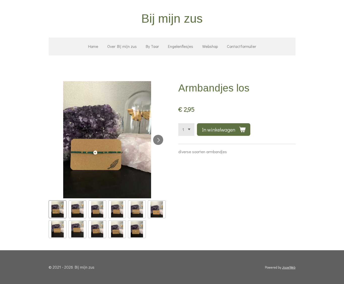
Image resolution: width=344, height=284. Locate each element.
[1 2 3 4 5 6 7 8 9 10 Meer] (186, 129)
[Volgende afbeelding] (158, 140)
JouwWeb (288, 267)
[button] (57, 209)
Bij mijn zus (172, 18)
